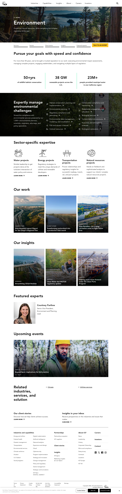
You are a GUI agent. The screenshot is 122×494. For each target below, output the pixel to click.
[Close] (119, 491)
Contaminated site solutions (92, 119)
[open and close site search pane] (117, 3)
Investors (98, 439)
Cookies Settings (81, 490)
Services (16, 45)
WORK (18, 17)
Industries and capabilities (24, 433)
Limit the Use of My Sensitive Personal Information (48, 487)
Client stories (49, 45)
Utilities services (86, 387)
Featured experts (82, 45)
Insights (63, 45)
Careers (98, 433)
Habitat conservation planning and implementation (62, 104)
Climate (50, 387)
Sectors (31, 45)
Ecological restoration (90, 129)
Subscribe (65, 422)
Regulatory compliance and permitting (60, 114)
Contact (98, 446)
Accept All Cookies (105, 490)
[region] (61, 491)
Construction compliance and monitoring (93, 104)
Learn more (18, 419)
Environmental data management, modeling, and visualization (62, 120)
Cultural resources (56, 129)
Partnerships (59, 433)
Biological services (89, 115)
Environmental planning (58, 109)
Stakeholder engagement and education (93, 110)
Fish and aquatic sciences (59, 125)
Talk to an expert (100, 45)
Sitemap (66, 483)
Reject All (93, 490)
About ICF (82, 433)
